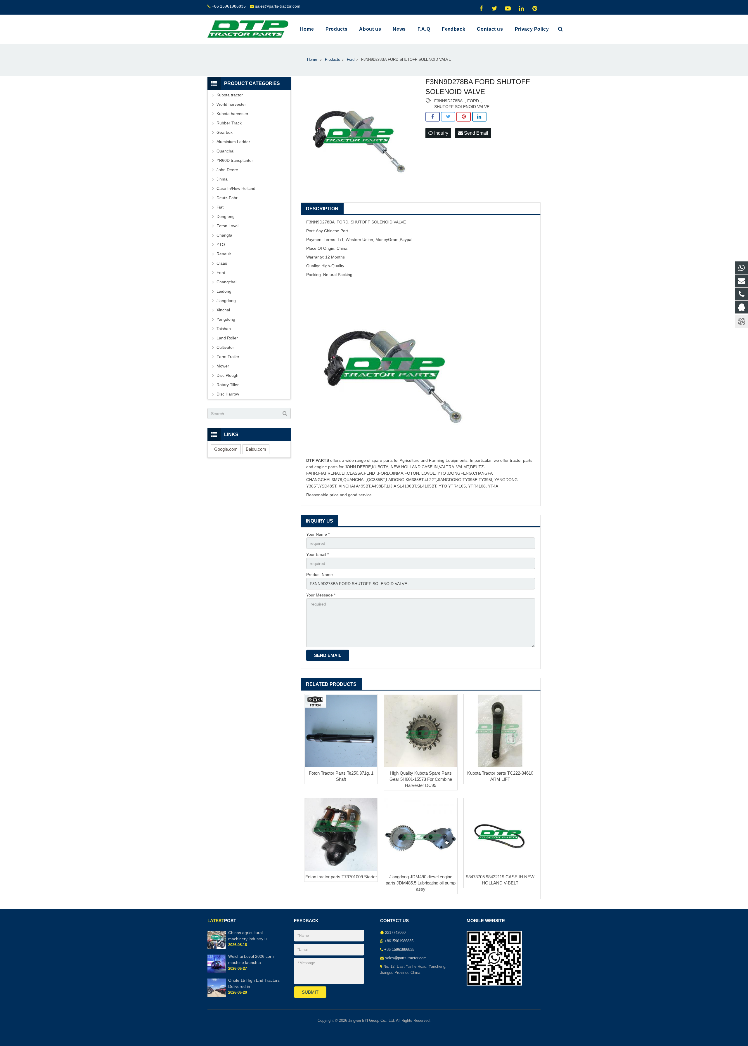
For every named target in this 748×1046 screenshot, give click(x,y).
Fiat (220, 207)
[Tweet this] (448, 117)
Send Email (475, 133)
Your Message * (320, 595)
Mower (223, 366)
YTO (221, 244)
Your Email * (317, 554)
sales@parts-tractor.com (277, 6)
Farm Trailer (228, 356)
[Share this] (432, 117)
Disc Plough (227, 375)
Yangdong (226, 319)
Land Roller (227, 338)
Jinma (222, 179)
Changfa (224, 235)
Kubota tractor (230, 95)
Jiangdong (226, 300)
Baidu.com (256, 449)
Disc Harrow (228, 394)
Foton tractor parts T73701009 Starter (341, 876)
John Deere (227, 169)
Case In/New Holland (236, 188)
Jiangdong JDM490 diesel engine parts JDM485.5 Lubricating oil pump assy (421, 882)
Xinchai (223, 310)
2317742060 (395, 933)
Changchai (226, 282)
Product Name (319, 574)
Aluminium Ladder (233, 141)
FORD (473, 100)
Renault (224, 253)
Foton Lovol (227, 225)
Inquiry (440, 133)
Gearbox (225, 132)
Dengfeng (226, 216)
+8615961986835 (399, 941)
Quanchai (225, 151)
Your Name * (318, 534)
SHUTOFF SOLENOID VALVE (461, 106)
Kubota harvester (232, 113)
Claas (222, 263)
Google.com (226, 449)
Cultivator (225, 347)
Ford (221, 272)
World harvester (231, 104)
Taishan (224, 328)
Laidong (224, 291)
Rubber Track (229, 123)
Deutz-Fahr (227, 197)
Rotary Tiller (228, 384)
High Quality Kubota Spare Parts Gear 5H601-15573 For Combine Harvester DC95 (420, 779)
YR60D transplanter (235, 160)
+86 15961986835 (229, 6)
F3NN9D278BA (448, 100)
